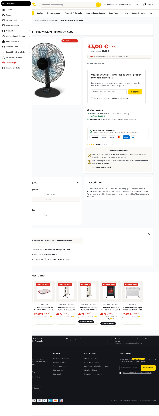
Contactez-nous (90, 358)
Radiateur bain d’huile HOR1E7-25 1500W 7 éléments (88, 310)
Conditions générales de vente (96, 366)
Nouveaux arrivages (61, 358)
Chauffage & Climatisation (44, 20)
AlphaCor (152, 400)
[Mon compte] (137, 4)
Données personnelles (93, 374)
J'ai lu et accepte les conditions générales (137, 373)
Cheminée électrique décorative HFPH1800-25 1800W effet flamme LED (110, 310)
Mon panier (57, 374)
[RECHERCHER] (98, 4)
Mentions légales (91, 370)
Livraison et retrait (91, 362)
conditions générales (119, 98)
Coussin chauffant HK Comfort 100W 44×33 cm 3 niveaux (44, 310)
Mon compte (58, 370)
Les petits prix (59, 362)
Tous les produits (60, 366)
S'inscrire (135, 92)
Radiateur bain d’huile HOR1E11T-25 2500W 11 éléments (66, 310)
